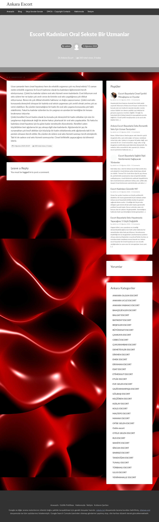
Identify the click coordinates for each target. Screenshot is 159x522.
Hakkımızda (79, 12)
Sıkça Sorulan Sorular (34, 12)
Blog (20, 12)
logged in (27, 172)
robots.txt (100, 510)
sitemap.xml (145, 510)
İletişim (91, 12)
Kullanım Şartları (101, 505)
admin (68, 46)
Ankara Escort (19, 4)
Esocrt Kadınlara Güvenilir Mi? (124, 189)
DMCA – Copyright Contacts (58, 12)
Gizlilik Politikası (67, 505)
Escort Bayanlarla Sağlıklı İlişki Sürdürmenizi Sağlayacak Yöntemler (128, 159)
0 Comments (136, 100)
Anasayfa (10, 12)
